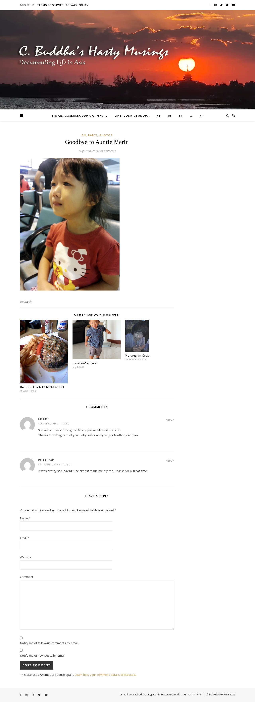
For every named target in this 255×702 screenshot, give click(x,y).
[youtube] (233, 5)
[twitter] (227, 5)
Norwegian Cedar (138, 355)
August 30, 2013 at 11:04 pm (54, 423)
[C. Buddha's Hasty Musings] (127, 59)
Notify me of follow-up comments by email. (49, 643)
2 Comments (107, 151)
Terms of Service (50, 5)
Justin (28, 301)
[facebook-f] (210, 5)
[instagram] (215, 5)
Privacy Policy (77, 5)
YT (201, 115)
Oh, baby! (89, 135)
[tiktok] (221, 5)
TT (180, 115)
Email (24, 538)
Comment (26, 577)
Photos (106, 135)
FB (159, 115)
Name (25, 518)
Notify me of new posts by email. (42, 655)
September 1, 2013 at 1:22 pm (54, 464)
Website (25, 557)
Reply (170, 419)
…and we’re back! (85, 363)
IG (169, 115)
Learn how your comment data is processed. (105, 675)
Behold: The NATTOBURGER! (42, 387)
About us (27, 5)
